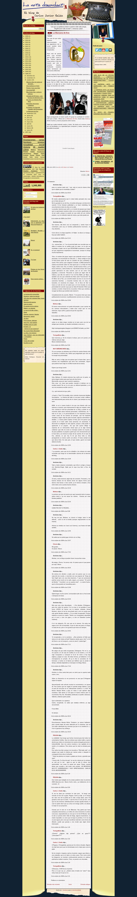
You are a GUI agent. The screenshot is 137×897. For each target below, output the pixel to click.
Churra (55, 544)
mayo (28, 122)
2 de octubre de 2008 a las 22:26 (61, 501)
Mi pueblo (38, 147)
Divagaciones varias (33, 140)
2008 (27, 73)
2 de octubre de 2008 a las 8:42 (60, 331)
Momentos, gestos (29, 316)
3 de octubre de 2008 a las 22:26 (61, 599)
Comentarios (29, 196)
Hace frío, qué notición (30, 322)
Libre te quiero (28, 304)
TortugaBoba (57, 196)
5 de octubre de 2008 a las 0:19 (60, 773)
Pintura (38, 155)
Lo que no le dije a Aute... (31, 310)
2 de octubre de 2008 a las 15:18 (61, 488)
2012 (27, 65)
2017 (27, 55)
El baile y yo (27, 326)
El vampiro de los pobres (31, 306)
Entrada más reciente (53, 884)
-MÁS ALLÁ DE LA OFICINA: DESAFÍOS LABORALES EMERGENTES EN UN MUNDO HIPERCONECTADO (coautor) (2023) (103, 78)
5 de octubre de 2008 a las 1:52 (60, 839)
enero (29, 130)
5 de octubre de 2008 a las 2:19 (60, 862)
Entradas (28, 193)
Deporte (25, 157)
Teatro (31, 157)
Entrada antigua (85, 884)
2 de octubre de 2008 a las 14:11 (61, 472)
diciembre (30, 75)
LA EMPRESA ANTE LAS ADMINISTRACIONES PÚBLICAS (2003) (103, 108)
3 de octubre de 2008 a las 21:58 (61, 587)
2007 (27, 132)
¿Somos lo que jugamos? (31, 328)
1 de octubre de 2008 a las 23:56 (61, 316)
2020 (27, 48)
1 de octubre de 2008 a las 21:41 (61, 238)
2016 (27, 57)
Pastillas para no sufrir (30, 324)
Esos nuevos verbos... (37, 279)
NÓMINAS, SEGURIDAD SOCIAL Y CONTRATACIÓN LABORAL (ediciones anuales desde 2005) (103, 102)
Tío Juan (33, 259)
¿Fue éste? (26, 217)
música (87, 118)
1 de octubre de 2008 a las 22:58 (61, 300)
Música (33, 149)
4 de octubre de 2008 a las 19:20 (61, 732)
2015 (27, 59)
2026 (27, 36)
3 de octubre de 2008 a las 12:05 (61, 531)
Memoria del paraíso (30, 302)
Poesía (25, 151)
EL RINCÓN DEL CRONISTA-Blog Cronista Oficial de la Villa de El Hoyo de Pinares (104, 157)
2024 (27, 40)
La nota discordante (76, 890)
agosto (29, 115)
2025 (27, 38)
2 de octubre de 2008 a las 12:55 (61, 445)
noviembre (30, 78)
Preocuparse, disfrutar (30, 320)
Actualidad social (33, 144)
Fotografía (36, 158)
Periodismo (41, 158)
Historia (26, 147)
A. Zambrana (65, 890)
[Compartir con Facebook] (88, 175)
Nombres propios (33, 142)
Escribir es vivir (28, 343)
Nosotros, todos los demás (31, 296)
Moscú (33, 240)
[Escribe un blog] (84, 175)
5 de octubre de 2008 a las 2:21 (60, 876)
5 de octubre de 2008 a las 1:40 (60, 827)
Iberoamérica (27, 153)
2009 (27, 71)
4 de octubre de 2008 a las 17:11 (61, 644)
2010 (27, 69)
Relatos (36, 153)
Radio (42, 153)
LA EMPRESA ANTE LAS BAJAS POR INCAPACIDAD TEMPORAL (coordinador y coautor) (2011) (103, 91)
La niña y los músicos (30, 333)
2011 (26, 67)
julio (28, 117)
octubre (29, 80)
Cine (43, 155)
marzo (29, 126)
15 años (26, 318)
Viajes (32, 151)
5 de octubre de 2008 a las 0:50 (60, 787)
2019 (27, 50)
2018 (27, 53)
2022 (27, 44)
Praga (25, 338)
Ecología (25, 155)
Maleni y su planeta (29, 308)
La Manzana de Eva (32, 111)
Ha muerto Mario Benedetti (32, 331)
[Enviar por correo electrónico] (82, 175)
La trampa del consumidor (31, 294)
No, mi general (35, 250)
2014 (27, 61)
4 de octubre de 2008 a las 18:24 (61, 716)
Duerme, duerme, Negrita (31, 314)
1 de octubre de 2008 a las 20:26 (61, 192)
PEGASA (55, 735)
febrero (29, 128)
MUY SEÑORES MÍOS (59, 348)
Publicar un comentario (58, 880)
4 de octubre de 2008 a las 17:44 (61, 666)
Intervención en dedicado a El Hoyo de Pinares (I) (37, 222)
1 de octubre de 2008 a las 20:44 (61, 218)
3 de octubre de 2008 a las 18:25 (61, 567)
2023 (27, 42)
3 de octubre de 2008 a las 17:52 (61, 552)
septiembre (30, 113)
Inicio (70, 884)
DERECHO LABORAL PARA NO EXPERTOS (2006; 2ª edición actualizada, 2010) (103, 97)
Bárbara (55, 304)
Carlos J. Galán (58, 449)
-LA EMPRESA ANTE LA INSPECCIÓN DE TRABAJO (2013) (103, 86)
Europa (32, 155)
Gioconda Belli (30, 90)
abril (28, 124)
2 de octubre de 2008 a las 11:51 (61, 371)
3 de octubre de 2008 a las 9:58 (60, 511)
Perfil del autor (97, 45)
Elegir (25, 312)
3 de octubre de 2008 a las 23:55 (61, 631)
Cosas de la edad (29, 341)
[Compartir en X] (86, 175)
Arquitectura (40, 151)
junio (28, 119)
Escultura (31, 158)
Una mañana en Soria (32, 86)
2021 (27, 46)
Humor (36, 157)
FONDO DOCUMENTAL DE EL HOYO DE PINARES (104, 162)
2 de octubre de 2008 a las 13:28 (61, 458)
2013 (27, 63)
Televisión (41, 149)
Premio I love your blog (33, 88)
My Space (64, 167)
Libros (26, 149)
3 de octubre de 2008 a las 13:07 (61, 540)
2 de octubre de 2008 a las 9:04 (60, 345)
